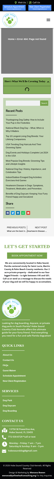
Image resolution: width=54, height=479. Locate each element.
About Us (7, 355)
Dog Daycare (9, 405)
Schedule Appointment (14, 376)
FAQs (5, 365)
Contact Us (8, 360)
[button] (48, 20)
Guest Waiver (9, 370)
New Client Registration (14, 381)
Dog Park (7, 400)
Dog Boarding (10, 411)
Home (11, 39)
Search (44, 103)
